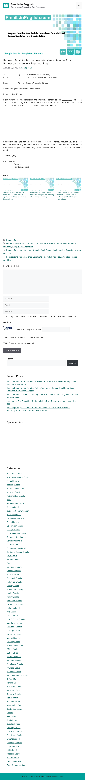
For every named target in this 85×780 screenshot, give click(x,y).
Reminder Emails (14, 690)
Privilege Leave (13, 668)
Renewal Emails (14, 694)
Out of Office (12, 653)
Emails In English (22, 4)
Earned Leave (13, 559)
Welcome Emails (14, 761)
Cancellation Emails (15, 518)
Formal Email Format (15, 243)
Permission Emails (15, 664)
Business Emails (14, 515)
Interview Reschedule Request (60, 243)
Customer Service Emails (18, 552)
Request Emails (13, 240)
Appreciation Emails (15, 488)
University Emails (14, 743)
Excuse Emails (13, 574)
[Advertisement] (42, 125)
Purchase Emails (14, 672)
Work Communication (16, 765)
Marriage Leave (13, 630)
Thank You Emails (14, 731)
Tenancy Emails (13, 728)
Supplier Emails (13, 724)
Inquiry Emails (13, 593)
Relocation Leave (14, 686)
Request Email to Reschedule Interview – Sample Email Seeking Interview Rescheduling (42, 194)
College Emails (13, 530)
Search (10, 359)
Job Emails (11, 612)
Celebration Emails (15, 526)
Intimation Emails (14, 601)
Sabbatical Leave (14, 709)
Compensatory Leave (16, 537)
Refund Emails (13, 683)
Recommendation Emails (18, 675)
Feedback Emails (14, 578)
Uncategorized (13, 739)
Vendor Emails (13, 757)
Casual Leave (13, 522)
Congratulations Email (16, 548)
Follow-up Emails (14, 582)
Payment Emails (14, 660)
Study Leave (12, 720)
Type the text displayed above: (28, 329)
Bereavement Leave (15, 503)
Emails (9, 563)
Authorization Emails (16, 496)
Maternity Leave (14, 634)
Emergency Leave (14, 567)
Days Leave (12, 556)
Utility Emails (12, 750)
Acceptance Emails (15, 473)
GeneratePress (57, 776)
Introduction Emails (15, 604)
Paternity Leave (14, 657)
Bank (9, 500)
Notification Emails (15, 645)
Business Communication (18, 511)
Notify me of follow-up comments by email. (24, 337)
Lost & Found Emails (16, 619)
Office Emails (12, 649)
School (10, 713)
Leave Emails (12, 615)
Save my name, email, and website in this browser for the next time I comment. (41, 316)
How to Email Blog (15, 589)
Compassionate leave (16, 533)
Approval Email (13, 492)
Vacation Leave (13, 754)
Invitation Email (13, 608)
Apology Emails (13, 485)
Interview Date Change (35, 243)
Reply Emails (12, 698)
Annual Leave (13, 481)
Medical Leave (13, 638)
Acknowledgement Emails (18, 477)
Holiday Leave (13, 586)
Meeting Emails (13, 642)
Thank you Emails (14, 735)
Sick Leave (11, 716)
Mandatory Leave (14, 623)
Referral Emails (13, 679)
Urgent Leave (13, 746)
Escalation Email (14, 571)
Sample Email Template (22, 247)
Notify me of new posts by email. (20, 343)
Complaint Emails (14, 541)
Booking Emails (13, 507)
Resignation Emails (15, 705)
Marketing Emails (14, 627)
